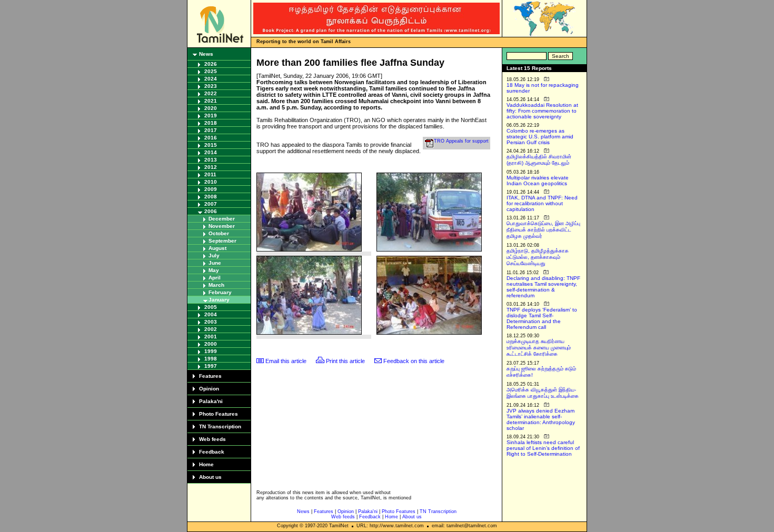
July (214, 255)
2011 (210, 174)
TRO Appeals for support (461, 141)
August (217, 248)
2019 (210, 115)
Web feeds (212, 439)
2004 (210, 314)
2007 (210, 204)
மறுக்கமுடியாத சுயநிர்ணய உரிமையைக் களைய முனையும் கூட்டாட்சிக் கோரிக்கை (539, 347)
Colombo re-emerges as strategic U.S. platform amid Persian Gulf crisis (540, 136)
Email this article (285, 361)
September (222, 241)
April (215, 277)
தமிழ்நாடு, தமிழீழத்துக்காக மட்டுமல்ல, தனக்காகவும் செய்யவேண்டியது (538, 257)
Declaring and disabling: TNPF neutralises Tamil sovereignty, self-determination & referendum (543, 286)
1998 (210, 359)
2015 (210, 145)
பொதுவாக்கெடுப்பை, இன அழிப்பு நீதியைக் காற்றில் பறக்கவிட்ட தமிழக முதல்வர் (543, 229)
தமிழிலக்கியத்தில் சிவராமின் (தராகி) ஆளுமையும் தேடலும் (539, 160)
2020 (210, 108)
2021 (210, 101)
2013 (210, 160)
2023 (210, 86)
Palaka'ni (211, 401)
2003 (210, 322)
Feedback (211, 452)
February (220, 292)
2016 (210, 137)
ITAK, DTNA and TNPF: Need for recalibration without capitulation (542, 203)
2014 (210, 152)
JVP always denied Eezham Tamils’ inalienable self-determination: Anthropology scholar (541, 419)
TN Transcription (220, 426)
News (206, 54)
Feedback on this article (413, 361)
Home (206, 464)
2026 (210, 64)
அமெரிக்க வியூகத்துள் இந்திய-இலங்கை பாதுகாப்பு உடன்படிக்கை (543, 393)
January (219, 300)
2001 (210, 336)
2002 (210, 329)
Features (210, 376)
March (216, 285)
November (222, 226)
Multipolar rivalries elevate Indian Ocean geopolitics (538, 180)
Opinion (209, 389)
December (222, 219)
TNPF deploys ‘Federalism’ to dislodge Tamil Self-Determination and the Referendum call (542, 318)
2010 (210, 182)
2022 (210, 93)
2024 (210, 79)
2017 (210, 130)
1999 (210, 351)
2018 (210, 123)
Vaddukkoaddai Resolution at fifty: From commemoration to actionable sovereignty (542, 110)
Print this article (345, 361)
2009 (210, 189)
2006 (210, 211)
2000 (210, 344)
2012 (210, 167)
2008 (210, 196)
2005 (210, 307)
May (214, 270)
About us (210, 477)
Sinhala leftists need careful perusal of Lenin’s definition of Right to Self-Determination (543, 448)
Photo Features (218, 414)
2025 (210, 71)
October (219, 233)
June (215, 263)
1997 (210, 366)
